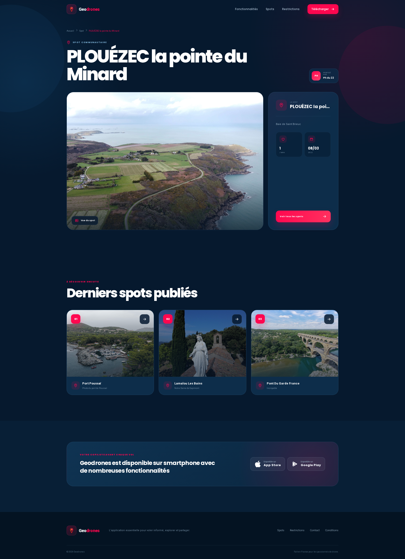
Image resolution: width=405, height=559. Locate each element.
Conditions (331, 530)
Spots (270, 9)
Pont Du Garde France (283, 383)
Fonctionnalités (246, 9)
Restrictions (291, 9)
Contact (315, 530)
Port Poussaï (91, 383)
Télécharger (320, 9)
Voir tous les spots (291, 216)
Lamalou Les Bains (188, 383)
